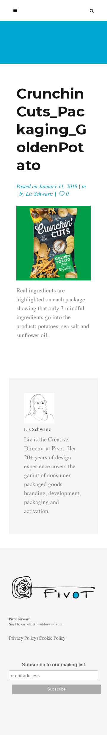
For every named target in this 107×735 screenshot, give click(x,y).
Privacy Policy (22, 638)
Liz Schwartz (39, 193)
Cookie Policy (52, 638)
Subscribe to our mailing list (53, 664)
